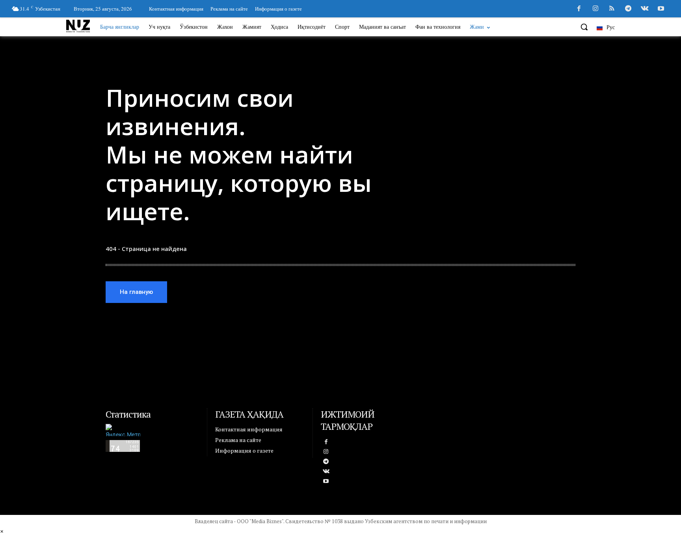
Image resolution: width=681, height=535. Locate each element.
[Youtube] (661, 9)
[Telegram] (628, 9)
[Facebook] (579, 9)
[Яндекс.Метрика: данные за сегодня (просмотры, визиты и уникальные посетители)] (123, 430)
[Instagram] (595, 9)
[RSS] (612, 9)
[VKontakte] (644, 9)
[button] (584, 26)
